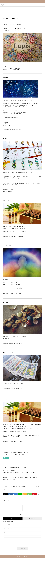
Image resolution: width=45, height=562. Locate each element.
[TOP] (41, 558)
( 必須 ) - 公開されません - (9, 528)
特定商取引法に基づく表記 (22, 556)
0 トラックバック (32, 518)
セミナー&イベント (9, 498)
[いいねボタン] (4, 489)
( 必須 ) (9, 524)
